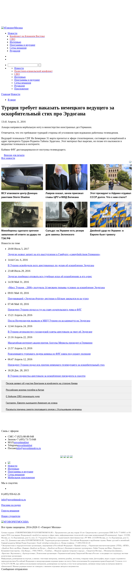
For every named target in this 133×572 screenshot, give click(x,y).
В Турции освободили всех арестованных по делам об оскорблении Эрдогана (51, 265)
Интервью (15, 42)
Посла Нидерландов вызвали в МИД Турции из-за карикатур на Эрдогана (49, 320)
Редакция (15, 50)
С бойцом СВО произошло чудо (23, 396)
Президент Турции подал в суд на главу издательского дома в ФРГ (45, 309)
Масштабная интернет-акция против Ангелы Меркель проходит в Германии (50, 342)
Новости (12, 33)
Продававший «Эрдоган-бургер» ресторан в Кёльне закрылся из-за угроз (48, 298)
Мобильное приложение (21, 477)
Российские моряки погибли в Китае (25, 389)
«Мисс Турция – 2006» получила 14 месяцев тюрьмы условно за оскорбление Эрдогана (56, 287)
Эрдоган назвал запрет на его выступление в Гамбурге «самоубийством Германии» (54, 254)
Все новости (8, 158)
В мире (12, 99)
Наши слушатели (10, 516)
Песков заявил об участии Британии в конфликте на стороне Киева (42, 383)
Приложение (21, 88)
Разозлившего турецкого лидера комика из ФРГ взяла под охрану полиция (49, 353)
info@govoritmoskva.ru (28, 448)
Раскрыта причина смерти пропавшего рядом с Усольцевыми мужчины (44, 409)
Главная (5, 94)
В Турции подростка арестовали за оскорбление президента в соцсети (46, 376)
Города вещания (10, 510)
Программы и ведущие (22, 45)
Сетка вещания (18, 47)
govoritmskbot (21, 442)
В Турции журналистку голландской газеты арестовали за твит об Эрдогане (50, 331)
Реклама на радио (11, 505)
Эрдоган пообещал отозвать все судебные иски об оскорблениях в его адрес (50, 276)
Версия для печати (14, 155)
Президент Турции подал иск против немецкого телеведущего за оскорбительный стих (56, 364)
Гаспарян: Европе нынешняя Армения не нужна (31, 402)
